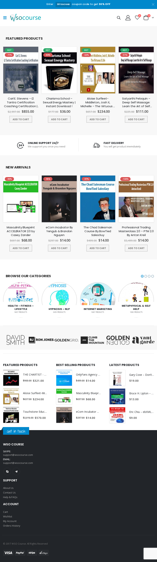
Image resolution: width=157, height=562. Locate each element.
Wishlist (7, 516)
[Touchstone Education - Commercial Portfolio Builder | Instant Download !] (11, 415)
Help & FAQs (10, 497)
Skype (7, 471)
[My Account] (127, 17)
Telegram (16, 471)
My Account (9, 521)
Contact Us (9, 492)
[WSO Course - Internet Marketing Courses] (25, 17)
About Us (8, 488)
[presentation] (4, 75)
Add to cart (21, 119)
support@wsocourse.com (18, 463)
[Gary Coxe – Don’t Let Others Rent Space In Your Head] (117, 378)
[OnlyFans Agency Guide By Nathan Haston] (64, 378)
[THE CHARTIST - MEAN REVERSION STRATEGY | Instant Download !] (11, 378)
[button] (142, 276)
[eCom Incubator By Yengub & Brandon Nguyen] (64, 415)
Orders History (11, 525)
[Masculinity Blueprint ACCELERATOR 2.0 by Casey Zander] (64, 396)
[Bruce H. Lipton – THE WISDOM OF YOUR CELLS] (117, 396)
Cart (5, 512)
